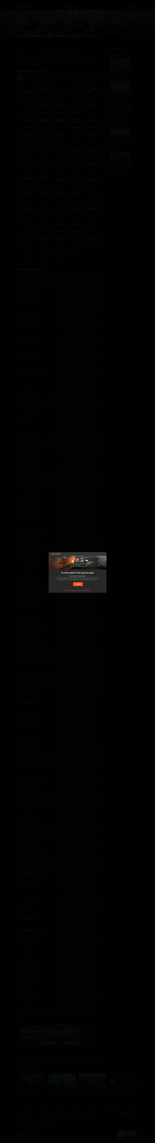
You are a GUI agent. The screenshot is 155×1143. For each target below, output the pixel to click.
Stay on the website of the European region (77, 590)
